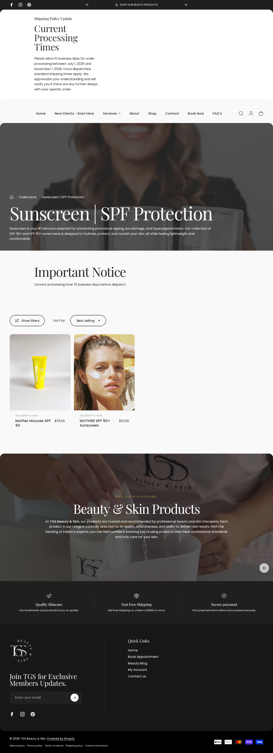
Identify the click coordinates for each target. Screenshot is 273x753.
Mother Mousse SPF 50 (33, 423)
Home (133, 650)
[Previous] (87, 5)
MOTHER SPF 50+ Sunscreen (95, 423)
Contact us (137, 676)
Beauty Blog (137, 663)
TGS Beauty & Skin (26, 415)
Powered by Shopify (61, 739)
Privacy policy (34, 745)
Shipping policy (74, 745)
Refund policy (17, 745)
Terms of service (54, 745)
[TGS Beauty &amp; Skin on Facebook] (12, 714)
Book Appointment (143, 657)
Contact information (96, 745)
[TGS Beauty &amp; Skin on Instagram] (22, 714)
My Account (137, 670)
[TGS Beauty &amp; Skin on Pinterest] (32, 714)
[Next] (185, 5)
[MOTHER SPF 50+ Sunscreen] (104, 372)
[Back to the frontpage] (12, 197)
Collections (28, 197)
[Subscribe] (75, 698)
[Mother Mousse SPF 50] (40, 372)
